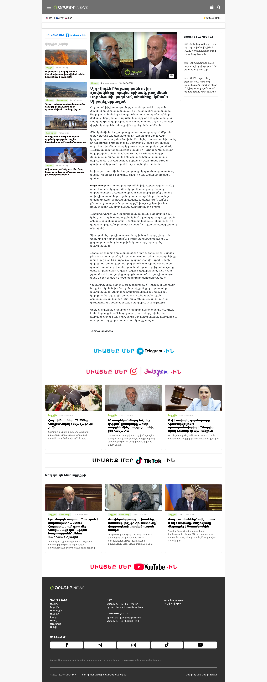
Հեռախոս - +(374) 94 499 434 (122, 604)
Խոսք (53, 617)
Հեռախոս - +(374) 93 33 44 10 (123, 621)
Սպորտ (54, 614)
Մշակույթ (55, 624)
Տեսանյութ (62, 100)
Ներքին (49, 67)
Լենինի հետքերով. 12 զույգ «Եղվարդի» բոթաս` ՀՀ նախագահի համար (200, 66)
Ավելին (54, 627)
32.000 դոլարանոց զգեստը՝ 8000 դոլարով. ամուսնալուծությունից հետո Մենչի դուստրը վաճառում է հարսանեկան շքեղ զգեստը (200, 85)
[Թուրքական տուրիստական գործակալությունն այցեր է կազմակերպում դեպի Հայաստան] (66, 122)
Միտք (53, 620)
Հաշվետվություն (173, 603)
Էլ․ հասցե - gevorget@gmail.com (124, 617)
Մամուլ (54, 604)
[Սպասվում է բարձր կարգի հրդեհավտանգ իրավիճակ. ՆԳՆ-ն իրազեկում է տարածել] (66, 57)
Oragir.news (96, 185)
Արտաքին (51, 133)
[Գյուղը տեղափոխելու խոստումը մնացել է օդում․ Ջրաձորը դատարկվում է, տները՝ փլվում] (66, 89)
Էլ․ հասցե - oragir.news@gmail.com (125, 607)
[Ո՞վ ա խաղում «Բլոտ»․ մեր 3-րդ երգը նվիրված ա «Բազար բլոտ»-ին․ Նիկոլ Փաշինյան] (66, 155)
